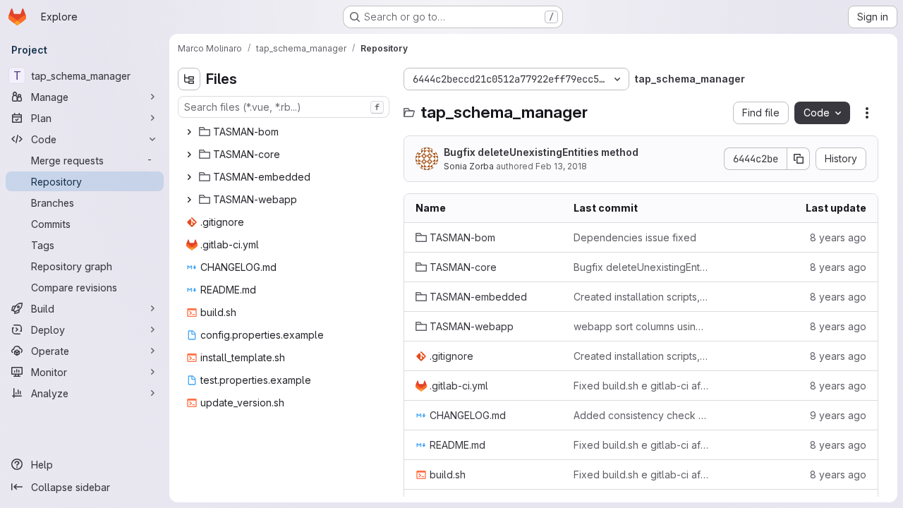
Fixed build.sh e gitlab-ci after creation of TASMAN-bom (641, 386)
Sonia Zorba (469, 166)
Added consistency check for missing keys (641, 415)
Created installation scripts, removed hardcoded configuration (641, 297)
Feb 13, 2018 (561, 166)
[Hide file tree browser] (189, 79)
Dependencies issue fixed (635, 237)
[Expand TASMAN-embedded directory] (189, 177)
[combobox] (283, 107)
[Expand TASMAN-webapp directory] (189, 199)
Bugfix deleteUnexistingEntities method (541, 152)
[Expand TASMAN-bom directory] (189, 131)
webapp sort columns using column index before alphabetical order (641, 326)
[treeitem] (285, 132)
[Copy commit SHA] (798, 158)
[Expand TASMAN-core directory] (189, 154)
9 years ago (838, 415)
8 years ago (838, 237)
